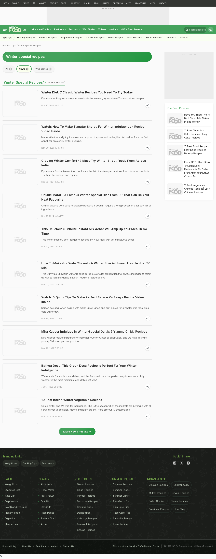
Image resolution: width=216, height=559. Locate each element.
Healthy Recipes (26, 37)
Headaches (11, 524)
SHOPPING (118, 3)
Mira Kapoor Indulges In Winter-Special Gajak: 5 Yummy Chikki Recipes (94, 331)
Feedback (41, 546)
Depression (11, 501)
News (24, 68)
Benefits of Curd (122, 501)
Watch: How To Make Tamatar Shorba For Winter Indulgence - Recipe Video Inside (92, 129)
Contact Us (68, 546)
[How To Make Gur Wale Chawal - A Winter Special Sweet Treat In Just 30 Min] (20, 274)
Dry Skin (45, 501)
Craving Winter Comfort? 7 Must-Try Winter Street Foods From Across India (93, 163)
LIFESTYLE (75, 3)
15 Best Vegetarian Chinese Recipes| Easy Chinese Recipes (197, 189)
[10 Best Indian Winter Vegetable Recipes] (20, 411)
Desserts (171, 37)
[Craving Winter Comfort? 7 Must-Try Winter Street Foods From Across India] (20, 171)
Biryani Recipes (180, 493)
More (183, 37)
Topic (13, 45)
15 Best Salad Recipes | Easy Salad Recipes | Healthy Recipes (197, 150)
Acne (44, 524)
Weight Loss (11, 463)
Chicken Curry (181, 484)
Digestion (10, 518)
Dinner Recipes (85, 484)
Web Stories (89, 29)
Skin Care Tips (121, 507)
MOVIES (42, 3)
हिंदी (34, 3)
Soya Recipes (85, 507)
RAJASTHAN (140, 3)
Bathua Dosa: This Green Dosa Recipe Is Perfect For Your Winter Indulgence (89, 368)
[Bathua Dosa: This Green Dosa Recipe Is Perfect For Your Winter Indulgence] (20, 376)
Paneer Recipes (86, 495)
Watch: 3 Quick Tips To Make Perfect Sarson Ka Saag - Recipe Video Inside (92, 300)
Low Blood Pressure (16, 507)
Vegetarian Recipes (71, 37)
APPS (128, 3)
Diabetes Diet (12, 489)
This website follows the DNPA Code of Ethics (136, 546)
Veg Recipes (83, 479)
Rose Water (47, 489)
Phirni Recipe (120, 524)
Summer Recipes (122, 484)
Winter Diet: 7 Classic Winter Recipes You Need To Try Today (87, 92)
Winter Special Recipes (29, 45)
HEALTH (86, 3)
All (9, 68)
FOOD (63, 3)
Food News (48, 463)
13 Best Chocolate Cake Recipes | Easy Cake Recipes (195, 134)
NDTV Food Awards (131, 29)
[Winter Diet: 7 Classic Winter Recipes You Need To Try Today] (20, 103)
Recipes (73, 29)
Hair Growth (47, 495)
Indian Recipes (156, 479)
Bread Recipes (154, 37)
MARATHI (163, 3)
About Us (26, 546)
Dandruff (46, 507)
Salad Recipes (85, 489)
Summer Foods (121, 489)
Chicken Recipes (95, 37)
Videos (102, 29)
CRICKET (54, 3)
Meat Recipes (116, 37)
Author (54, 546)
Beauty (44, 479)
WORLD (15, 3)
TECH (96, 3)
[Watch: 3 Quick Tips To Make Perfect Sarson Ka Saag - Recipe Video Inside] (20, 308)
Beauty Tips (47, 518)
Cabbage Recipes (87, 518)
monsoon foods (41, 29)
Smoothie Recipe (122, 518)
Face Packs (47, 512)
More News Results (75, 431)
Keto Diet (10, 495)
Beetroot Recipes (87, 524)
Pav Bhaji (180, 509)
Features (59, 29)
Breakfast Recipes (159, 509)
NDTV (6, 3)
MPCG (153, 3)
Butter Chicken (157, 501)
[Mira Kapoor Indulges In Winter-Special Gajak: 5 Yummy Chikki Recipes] (20, 342)
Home (6, 45)
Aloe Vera (46, 484)
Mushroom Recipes (88, 501)
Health (112, 29)
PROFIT (26, 3)
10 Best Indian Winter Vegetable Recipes (71, 400)
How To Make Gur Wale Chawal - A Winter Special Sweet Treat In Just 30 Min (95, 265)
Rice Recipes (134, 37)
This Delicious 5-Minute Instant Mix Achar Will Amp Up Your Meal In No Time (94, 231)
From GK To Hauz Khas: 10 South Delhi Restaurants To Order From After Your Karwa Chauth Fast (197, 169)
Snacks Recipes (48, 37)
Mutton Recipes (157, 493)
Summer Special (122, 479)
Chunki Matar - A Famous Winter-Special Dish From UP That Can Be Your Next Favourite (95, 197)
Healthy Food (12, 512)
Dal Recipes (83, 512)
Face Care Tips (121, 512)
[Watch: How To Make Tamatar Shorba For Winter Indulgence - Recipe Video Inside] (20, 137)
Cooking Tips (30, 463)
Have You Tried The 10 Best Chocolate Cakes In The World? (197, 118)
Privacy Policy (10, 546)
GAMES (106, 3)
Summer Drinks (121, 495)
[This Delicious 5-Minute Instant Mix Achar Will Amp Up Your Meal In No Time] (20, 240)
